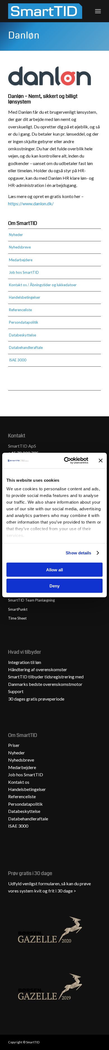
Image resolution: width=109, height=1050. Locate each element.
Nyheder (16, 234)
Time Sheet (17, 618)
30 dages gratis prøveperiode (36, 698)
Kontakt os (18, 782)
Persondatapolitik (23, 322)
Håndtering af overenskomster (37, 669)
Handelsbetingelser (24, 297)
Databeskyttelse (22, 335)
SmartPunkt (17, 609)
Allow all (54, 569)
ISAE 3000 (17, 360)
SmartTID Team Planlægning (31, 600)
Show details (78, 553)
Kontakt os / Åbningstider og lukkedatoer (43, 285)
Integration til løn (24, 662)
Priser (14, 745)
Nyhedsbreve (20, 247)
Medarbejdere (20, 260)
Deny (54, 586)
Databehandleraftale (26, 347)
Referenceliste (20, 310)
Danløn (23, 35)
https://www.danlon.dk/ (31, 203)
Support (15, 691)
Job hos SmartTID (24, 272)
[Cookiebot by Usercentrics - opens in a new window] (66, 460)
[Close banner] (101, 460)
